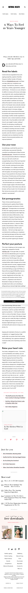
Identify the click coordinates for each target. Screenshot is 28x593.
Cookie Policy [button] (18, 295)
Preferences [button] (23, 297)
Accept (14, 301)
